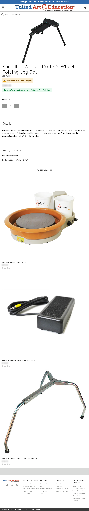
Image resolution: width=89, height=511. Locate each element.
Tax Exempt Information (31, 488)
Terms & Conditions (79, 491)
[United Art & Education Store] (45, 7)
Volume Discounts (62, 491)
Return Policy (27, 491)
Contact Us (43, 491)
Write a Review (22, 160)
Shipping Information (30, 486)
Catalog (42, 493)
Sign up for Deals (62, 488)
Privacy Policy (77, 486)
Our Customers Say (46, 488)
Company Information (47, 484)
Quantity (6, 99)
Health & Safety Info (79, 488)
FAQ (41, 486)
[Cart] (84, 7)
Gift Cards (26, 493)
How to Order (27, 484)
